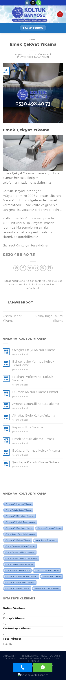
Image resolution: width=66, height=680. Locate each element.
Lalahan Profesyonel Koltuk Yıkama (32, 378)
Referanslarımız (29, 658)
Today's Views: (14, 618)
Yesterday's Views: (17, 628)
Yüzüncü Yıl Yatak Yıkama (49, 528)
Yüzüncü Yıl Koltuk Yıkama (47, 570)
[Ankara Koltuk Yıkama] (29, 14)
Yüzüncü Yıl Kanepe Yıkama (18, 504)
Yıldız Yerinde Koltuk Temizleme (19, 564)
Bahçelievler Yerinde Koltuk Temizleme (33, 363)
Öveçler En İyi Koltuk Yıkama (33, 350)
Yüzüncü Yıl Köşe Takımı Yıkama (20, 582)
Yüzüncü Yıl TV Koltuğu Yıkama (20, 516)
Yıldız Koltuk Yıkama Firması (47, 588)
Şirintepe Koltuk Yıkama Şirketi (35, 462)
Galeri (11, 658)
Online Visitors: (14, 608)
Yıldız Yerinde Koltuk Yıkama (18, 510)
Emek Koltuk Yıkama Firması (33, 439)
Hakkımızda (52, 658)
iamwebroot (25, 57)
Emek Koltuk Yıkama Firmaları (36, 284)
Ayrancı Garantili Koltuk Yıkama (35, 404)
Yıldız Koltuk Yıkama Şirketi (18, 570)
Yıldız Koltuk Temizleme (46, 540)
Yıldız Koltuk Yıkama (52, 576)
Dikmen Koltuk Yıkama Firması (35, 392)
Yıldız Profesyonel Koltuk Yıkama (20, 552)
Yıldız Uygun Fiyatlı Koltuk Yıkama (20, 534)
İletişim (33, 661)
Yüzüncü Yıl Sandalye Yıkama (19, 528)
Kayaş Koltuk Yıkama (27, 427)
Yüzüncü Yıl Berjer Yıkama (17, 588)
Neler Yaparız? (51, 655)
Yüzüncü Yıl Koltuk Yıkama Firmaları (21, 576)
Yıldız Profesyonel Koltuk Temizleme (21, 558)
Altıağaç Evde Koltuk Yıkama (33, 415)
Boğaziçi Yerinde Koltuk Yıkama (36, 450)
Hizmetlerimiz (29, 655)
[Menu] (60, 14)
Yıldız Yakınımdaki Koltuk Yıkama (20, 546)
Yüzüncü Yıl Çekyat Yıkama (18, 540)
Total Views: (12, 638)
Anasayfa (9, 655)
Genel (33, 39)
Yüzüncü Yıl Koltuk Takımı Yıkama (20, 522)
